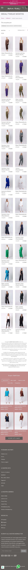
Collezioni (8, 18)
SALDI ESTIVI (5, 380)
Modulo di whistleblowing (6, 509)
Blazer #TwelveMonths (7, 53)
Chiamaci (3, 459)
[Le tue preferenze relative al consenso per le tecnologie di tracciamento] (2, 567)
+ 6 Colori (10, 55)
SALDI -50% (10, 383)
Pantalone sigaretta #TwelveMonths (6, 330)
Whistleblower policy (5, 506)
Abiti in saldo (13, 380)
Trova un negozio (4, 462)
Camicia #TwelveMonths (19, 76)
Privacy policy (17, 547)
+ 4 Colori (24, 193)
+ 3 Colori (10, 171)
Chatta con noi (4, 454)
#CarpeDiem (17, 383)
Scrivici (2, 456)
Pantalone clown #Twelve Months (5, 146)
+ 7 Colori (24, 124)
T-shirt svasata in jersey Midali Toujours (6, 406)
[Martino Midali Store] (14, 9)
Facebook (4, 519)
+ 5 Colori (10, 148)
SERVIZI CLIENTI (15, 1)
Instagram (4, 522)
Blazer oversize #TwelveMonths (19, 100)
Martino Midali (4, 496)
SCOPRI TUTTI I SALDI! (14, 438)
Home (2, 18)
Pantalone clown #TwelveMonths (5, 215)
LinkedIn (4, 525)
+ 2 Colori (24, 56)
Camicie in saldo (21, 380)
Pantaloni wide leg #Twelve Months (20, 53)
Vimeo (4, 527)
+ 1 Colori (24, 79)
